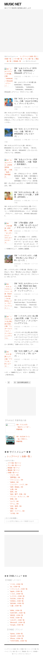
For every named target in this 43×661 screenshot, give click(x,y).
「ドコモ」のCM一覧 (16, 584)
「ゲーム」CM (13, 504)
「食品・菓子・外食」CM (17, 494)
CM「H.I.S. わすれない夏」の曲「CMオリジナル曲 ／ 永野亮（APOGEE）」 (26, 194)
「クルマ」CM (13, 475)
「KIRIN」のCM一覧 (15, 610)
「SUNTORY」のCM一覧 (17, 613)
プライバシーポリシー (24, 654)
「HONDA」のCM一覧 (16, 601)
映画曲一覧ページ (14, 468)
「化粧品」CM (13, 482)
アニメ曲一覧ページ (14, 465)
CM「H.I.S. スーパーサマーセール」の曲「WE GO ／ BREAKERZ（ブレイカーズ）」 (26, 132)
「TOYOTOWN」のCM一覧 (18, 641)
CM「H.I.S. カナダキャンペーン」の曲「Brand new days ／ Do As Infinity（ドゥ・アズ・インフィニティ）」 (26, 287)
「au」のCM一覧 (14, 586)
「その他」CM (13, 513)
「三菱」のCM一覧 (15, 606)
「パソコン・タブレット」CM (19, 496)
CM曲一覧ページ (13, 472)
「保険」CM (13, 508)
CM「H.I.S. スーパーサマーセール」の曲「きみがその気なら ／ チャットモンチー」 (26, 101)
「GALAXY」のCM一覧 (16, 636)
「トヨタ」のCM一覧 (16, 594)
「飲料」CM (13, 492)
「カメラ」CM (13, 501)
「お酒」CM (13, 489)
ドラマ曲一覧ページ (14, 463)
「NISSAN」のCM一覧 (16, 603)
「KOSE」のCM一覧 (15, 618)
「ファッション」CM (16, 480)
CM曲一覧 (7, 59)
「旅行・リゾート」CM (16, 511)
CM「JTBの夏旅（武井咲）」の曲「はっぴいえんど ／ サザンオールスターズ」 (26, 225)
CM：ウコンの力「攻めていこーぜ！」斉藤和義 (23, 427)
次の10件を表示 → (23, 382)
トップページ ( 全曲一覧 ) (28, 56)
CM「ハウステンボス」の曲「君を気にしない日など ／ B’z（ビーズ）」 (25, 257)
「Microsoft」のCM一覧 (17, 622)
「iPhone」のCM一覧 (16, 638)
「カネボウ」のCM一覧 (16, 620)
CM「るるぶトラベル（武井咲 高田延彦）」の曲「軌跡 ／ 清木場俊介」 (25, 161)
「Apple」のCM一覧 (15, 591)
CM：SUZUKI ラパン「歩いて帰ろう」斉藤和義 (23, 439)
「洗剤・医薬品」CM (16, 487)
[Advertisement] (21, 30)
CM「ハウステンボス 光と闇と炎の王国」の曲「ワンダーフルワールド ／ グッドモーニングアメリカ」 (26, 319)
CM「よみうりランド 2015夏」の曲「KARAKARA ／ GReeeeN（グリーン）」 (25, 70)
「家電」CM (13, 499)
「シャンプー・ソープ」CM (18, 484)
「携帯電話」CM (14, 477)
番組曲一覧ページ (14, 470)
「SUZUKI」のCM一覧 (16, 598)
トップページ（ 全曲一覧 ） (20, 456)
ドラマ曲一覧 (17, 59)
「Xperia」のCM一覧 (16, 633)
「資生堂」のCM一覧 (16, 615)
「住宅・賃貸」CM (15, 506)
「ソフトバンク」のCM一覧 (18, 589)
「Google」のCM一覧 (16, 625)
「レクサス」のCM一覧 (16, 596)
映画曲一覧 (17, 61)
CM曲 (25, 76)
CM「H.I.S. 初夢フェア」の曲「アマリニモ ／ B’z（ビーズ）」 (26, 353)
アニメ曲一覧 (28, 59)
